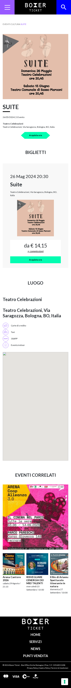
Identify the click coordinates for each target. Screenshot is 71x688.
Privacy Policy (32, 668)
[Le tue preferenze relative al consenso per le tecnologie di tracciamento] (64, 681)
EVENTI (6, 24)
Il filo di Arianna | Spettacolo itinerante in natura (60, 581)
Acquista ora (35, 135)
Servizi (35, 642)
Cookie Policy (44, 668)
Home (36, 635)
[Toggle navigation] (7, 7)
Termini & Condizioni (59, 668)
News (35, 649)
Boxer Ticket (14, 665)
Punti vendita (35, 656)
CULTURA (15, 24)
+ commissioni (35, 251)
